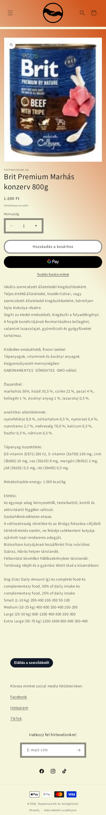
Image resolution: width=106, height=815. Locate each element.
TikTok (16, 718)
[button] (10, 13)
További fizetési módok (53, 274)
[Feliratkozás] (78, 750)
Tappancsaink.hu (49, 803)
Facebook (18, 696)
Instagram (19, 707)
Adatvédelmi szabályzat (60, 810)
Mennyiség (11, 214)
